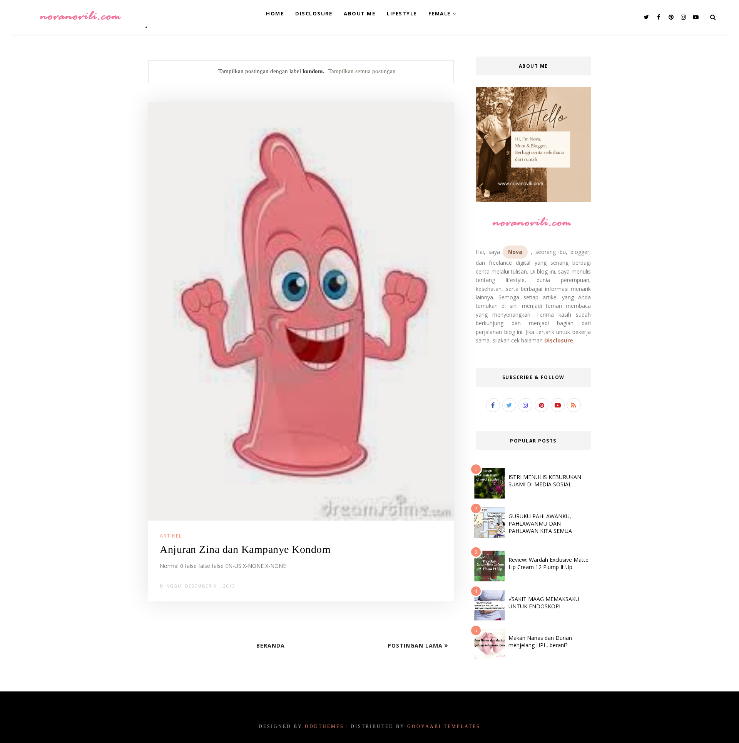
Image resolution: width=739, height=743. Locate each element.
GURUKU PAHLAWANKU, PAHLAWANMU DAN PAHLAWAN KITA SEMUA (540, 523)
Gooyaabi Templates (443, 726)
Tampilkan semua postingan (362, 71)
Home (275, 13)
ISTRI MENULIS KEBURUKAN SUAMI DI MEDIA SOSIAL (544, 480)
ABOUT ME (359, 13)
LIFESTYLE (402, 13)
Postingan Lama (416, 645)
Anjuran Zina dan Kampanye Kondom (245, 549)
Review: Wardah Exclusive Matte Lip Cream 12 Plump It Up (548, 563)
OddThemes (324, 726)
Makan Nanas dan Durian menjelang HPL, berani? (540, 641)
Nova (515, 251)
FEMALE (439, 13)
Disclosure (558, 340)
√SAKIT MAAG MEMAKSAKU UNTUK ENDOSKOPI (543, 602)
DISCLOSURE (313, 13)
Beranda (270, 645)
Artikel (171, 535)
